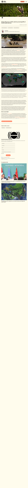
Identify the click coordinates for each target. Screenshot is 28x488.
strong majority (9, 113)
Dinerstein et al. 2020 (19, 69)
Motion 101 (18, 50)
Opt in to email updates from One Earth (5, 157)
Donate (22, 1)
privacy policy (5, 158)
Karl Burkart (6, 30)
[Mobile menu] (26, 1)
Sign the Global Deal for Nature (7, 121)
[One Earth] (4, 1)
